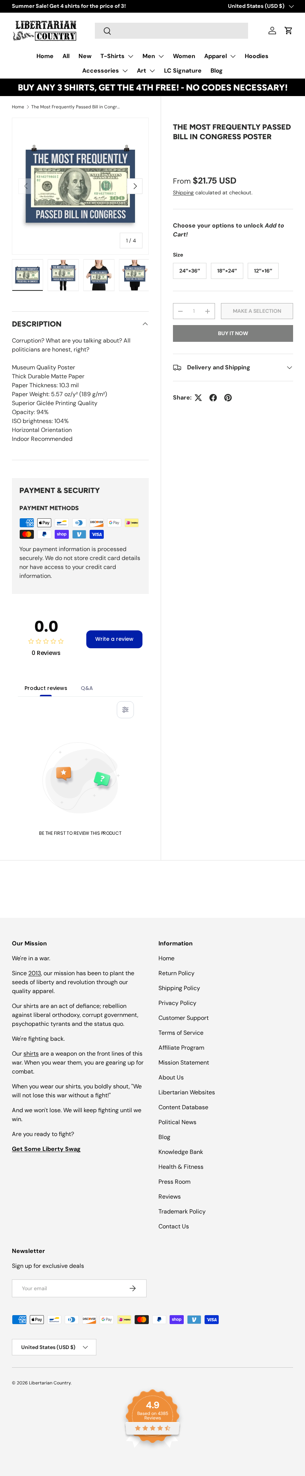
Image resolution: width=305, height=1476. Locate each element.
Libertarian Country (50, 1383)
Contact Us (173, 1226)
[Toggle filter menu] (125, 709)
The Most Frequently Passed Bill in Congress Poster (76, 107)
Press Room (174, 1182)
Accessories (100, 70)
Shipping (183, 192)
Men (148, 56)
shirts (31, 1053)
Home (45, 56)
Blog (217, 70)
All (66, 56)
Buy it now (233, 333)
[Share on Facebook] (213, 397)
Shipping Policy (179, 988)
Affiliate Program (181, 1048)
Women (184, 56)
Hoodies (257, 56)
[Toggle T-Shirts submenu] (130, 56)
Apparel (215, 56)
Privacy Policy (177, 1003)
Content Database (183, 1107)
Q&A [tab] (87, 688)
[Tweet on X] (198, 397)
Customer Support (183, 1018)
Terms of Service (180, 1033)
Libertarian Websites (186, 1092)
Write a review (114, 639)
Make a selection (257, 311)
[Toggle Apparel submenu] (232, 56)
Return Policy (176, 973)
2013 (34, 973)
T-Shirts (112, 56)
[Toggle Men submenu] (161, 56)
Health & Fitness (180, 1167)
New (85, 56)
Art (141, 70)
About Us (171, 1077)
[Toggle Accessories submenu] (125, 70)
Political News (177, 1122)
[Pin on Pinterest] (228, 397)
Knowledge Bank (180, 1152)
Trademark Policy (182, 1211)
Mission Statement (183, 1062)
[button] (288, 30)
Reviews (169, 1196)
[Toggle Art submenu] (152, 70)
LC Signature (183, 70)
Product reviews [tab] (46, 688)
